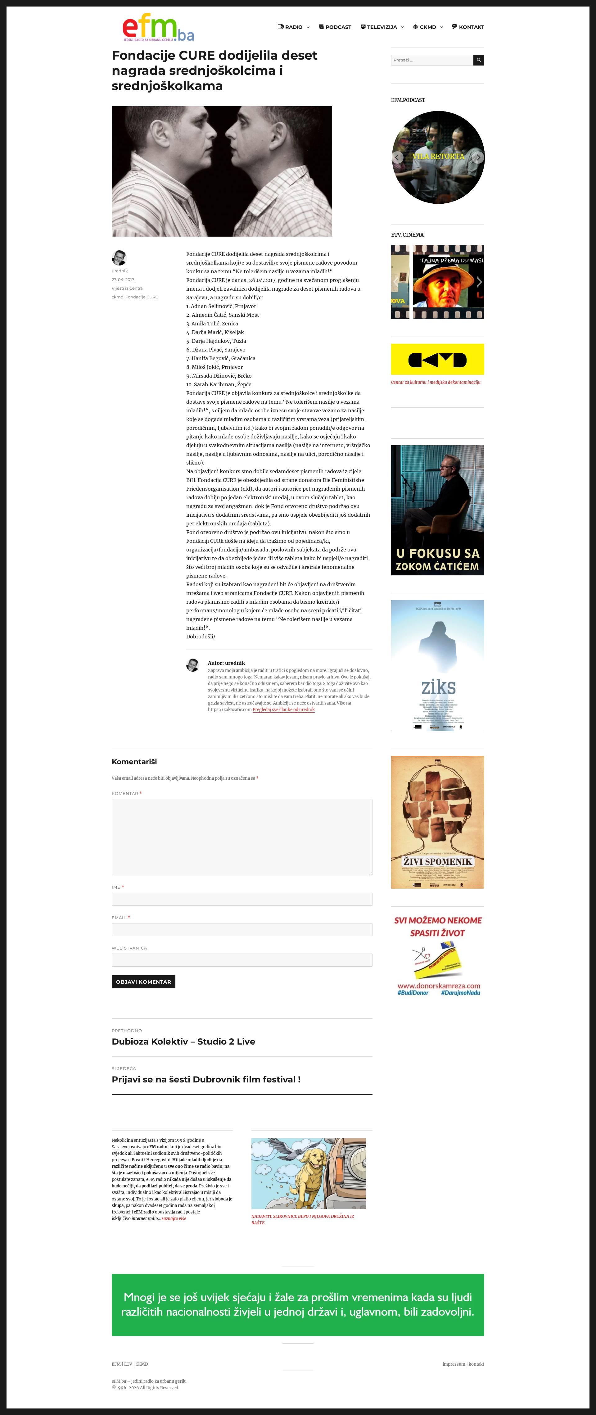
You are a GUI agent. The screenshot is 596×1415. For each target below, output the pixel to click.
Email (121, 917)
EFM (116, 1364)
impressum (454, 1364)
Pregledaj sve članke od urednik (284, 709)
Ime (118, 887)
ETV (128, 1364)
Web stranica (129, 948)
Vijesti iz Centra (127, 288)
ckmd (118, 296)
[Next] (478, 157)
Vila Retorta (438, 156)
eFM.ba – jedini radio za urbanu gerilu (149, 1381)
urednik (120, 270)
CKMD (142, 1364)
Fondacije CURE (141, 296)
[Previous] (397, 157)
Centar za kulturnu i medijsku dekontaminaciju (436, 382)
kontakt (476, 1364)
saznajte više (174, 1218)
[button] (396, 282)
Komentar (127, 793)
